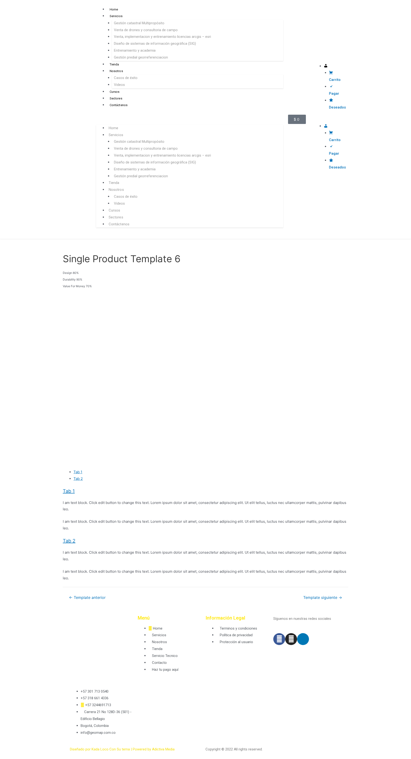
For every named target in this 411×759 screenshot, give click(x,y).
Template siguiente (322, 598)
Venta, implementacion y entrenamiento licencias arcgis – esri (162, 36)
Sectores (116, 98)
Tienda (114, 64)
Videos (119, 85)
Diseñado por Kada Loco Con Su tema (100, 749)
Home (114, 9)
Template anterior (87, 598)
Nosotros (116, 71)
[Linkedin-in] (303, 639)
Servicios (116, 16)
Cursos (115, 92)
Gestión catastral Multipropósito (139, 23)
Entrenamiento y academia (135, 50)
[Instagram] (291, 639)
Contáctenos (119, 105)
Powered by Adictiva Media (154, 749)
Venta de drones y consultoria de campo (146, 30)
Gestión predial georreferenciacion (141, 57)
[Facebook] (279, 639)
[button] (190, 118)
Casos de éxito (125, 78)
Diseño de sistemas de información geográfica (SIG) (155, 43)
